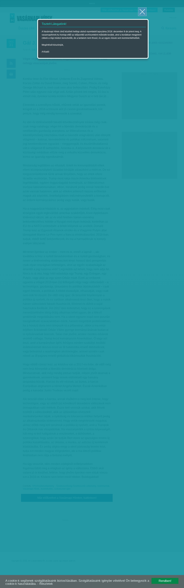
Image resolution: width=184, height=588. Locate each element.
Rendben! (165, 581)
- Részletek (45, 583)
